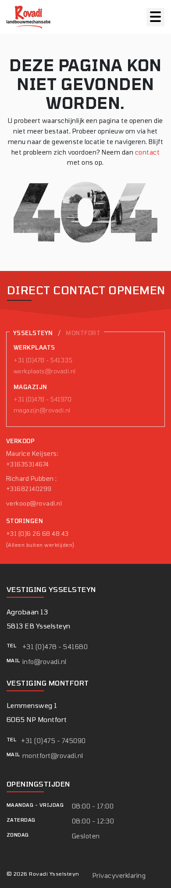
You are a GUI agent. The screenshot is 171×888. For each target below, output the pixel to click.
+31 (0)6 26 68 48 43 (37, 533)
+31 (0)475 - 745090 (53, 740)
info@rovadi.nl (44, 661)
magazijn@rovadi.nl (42, 410)
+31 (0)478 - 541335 (43, 360)
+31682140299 (29, 488)
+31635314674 (27, 464)
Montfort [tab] (83, 332)
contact (147, 152)
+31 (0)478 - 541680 (55, 646)
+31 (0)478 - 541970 (42, 399)
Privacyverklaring (119, 875)
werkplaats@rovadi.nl (45, 371)
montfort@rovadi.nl (52, 755)
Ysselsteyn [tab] (33, 332)
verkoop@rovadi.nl (34, 503)
